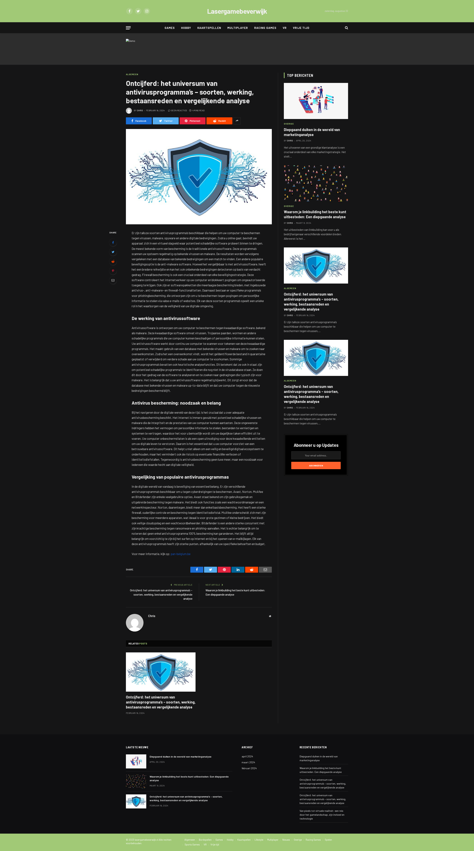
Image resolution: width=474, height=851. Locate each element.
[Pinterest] (113, 270)
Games (170, 27)
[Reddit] (113, 261)
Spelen (328, 839)
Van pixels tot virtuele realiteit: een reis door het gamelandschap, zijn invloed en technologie (322, 814)
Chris (140, 110)
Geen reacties (179, 110)
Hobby (186, 27)
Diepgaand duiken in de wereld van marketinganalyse (312, 132)
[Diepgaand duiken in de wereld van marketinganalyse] (316, 101)
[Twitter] (113, 252)
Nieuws (286, 839)
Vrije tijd (301, 27)
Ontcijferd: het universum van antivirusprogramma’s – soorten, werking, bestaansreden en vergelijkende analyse (161, 594)
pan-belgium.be (181, 554)
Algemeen (132, 74)
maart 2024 (248, 762)
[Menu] (128, 28)
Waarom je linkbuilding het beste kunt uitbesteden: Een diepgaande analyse (315, 214)
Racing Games (265, 27)
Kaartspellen (209, 27)
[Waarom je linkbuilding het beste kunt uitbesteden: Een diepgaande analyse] (316, 183)
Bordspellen (205, 839)
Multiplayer (237, 27)
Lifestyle (259, 839)
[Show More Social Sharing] (237, 120)
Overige (289, 124)
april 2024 (247, 756)
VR (285, 27)
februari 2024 (249, 768)
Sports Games (192, 844)
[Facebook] (113, 242)
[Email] (113, 280)
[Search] (346, 28)
